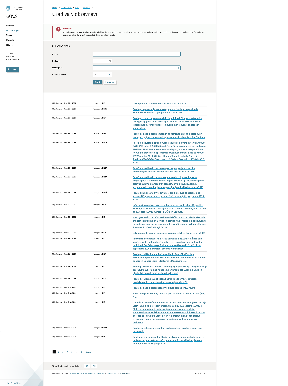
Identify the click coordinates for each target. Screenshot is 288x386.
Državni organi (12, 30)
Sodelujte (9, 53)
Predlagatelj (57, 67)
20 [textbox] (95, 74)
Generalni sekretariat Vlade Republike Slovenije (86, 373)
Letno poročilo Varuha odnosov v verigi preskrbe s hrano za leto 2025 (169, 233)
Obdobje (56, 61)
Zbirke (9, 35)
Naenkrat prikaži (59, 74)
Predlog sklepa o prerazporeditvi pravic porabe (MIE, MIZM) (164, 287)
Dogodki (10, 39)
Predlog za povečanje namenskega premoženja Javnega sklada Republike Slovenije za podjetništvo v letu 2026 (165, 111)
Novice (9, 44)
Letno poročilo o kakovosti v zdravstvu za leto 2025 (159, 103)
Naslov (55, 54)
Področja (10, 25)
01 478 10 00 (111, 373)
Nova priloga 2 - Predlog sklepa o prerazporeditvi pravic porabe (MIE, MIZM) (169, 295)
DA (87, 366)
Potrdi (97, 82)
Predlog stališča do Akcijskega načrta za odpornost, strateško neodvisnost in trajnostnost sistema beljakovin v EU (165, 280)
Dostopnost (10, 56)
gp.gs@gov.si (125, 373)
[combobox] (137, 67)
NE (94, 366)
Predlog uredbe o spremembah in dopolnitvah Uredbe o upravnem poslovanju (167, 329)
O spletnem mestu (13, 60)
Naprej (88, 351)
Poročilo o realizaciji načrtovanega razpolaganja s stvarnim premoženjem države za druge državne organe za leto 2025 (164, 170)
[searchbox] (94, 68)
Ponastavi (109, 82)
